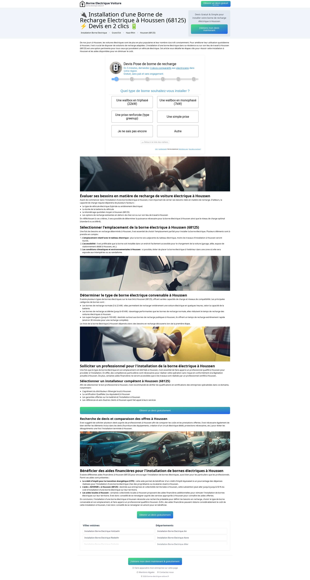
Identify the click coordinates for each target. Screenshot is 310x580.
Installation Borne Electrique (94, 32)
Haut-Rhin (130, 32)
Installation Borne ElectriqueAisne (173, 537)
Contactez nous (166, 572)
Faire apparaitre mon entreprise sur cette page (156, 568)
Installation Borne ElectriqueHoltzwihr (102, 531)
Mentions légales (147, 572)
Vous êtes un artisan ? (195, 149)
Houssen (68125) (147, 32)
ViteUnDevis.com (183, 149)
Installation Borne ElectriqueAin (172, 531)
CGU (156, 149)
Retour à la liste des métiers (156, 142)
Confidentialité (163, 149)
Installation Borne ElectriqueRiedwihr (101, 537)
